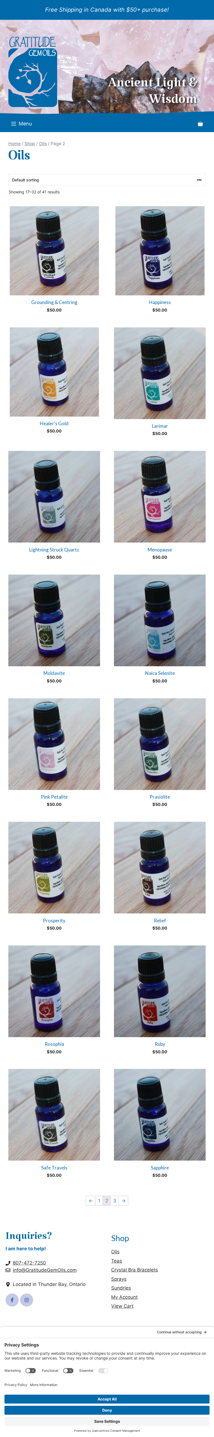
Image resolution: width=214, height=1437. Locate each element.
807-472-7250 (29, 1263)
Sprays (119, 1279)
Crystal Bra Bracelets (134, 1270)
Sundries (121, 1288)
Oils (43, 143)
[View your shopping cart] (200, 123)
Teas (116, 1261)
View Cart (122, 1306)
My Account (124, 1297)
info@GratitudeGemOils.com (45, 1270)
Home (14, 143)
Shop (30, 143)
